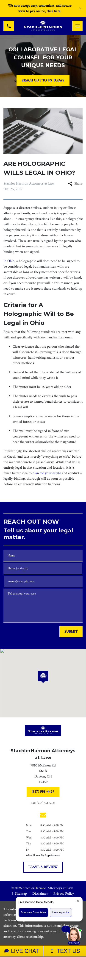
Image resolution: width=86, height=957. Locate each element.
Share (78, 183)
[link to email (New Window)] (43, 815)
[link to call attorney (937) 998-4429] (8, 26)
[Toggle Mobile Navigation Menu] (77, 26)
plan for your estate (47, 473)
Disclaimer (40, 893)
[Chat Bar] (43, 951)
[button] (43, 677)
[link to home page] (43, 26)
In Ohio (8, 261)
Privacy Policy (63, 893)
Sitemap (21, 893)
